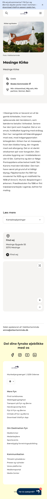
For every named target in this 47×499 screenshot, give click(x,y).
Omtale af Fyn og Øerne (18, 414)
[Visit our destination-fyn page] (34, 355)
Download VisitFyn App (17, 417)
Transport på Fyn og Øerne (19, 403)
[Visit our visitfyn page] (20, 355)
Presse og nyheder (15, 462)
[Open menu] (40, 13)
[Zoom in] (40, 300)
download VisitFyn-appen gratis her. (19, 7)
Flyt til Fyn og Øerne (16, 410)
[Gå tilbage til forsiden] (23, 13)
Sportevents (12, 440)
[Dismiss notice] (42, 5)
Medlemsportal (14, 469)
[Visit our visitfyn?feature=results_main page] (27, 355)
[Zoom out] (40, 307)
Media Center (13, 473)
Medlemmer (12, 433)
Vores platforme (14, 466)
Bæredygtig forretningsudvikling (22, 443)
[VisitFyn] (14, 367)
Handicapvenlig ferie (16, 407)
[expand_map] (39, 265)
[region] (23, 286)
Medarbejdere (13, 436)
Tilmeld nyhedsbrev (16, 459)
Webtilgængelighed (16, 400)
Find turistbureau (15, 396)
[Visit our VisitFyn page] (12, 355)
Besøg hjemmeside (19, 84)
